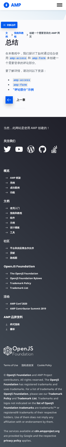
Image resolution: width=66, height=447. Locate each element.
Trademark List (19, 288)
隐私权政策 (28, 365)
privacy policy (12, 440)
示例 (12, 222)
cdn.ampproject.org (47, 431)
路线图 (13, 257)
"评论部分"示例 (23, 90)
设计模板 (15, 227)
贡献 (12, 252)
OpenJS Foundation (19, 375)
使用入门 (15, 208)
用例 (12, 182)
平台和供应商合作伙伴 (22, 248)
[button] (59, 5)
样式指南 (15, 324)
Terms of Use (11, 365)
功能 (12, 192)
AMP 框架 (15, 177)
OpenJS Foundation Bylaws (26, 278)
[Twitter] (7, 149)
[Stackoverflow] (54, 149)
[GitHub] (42, 149)
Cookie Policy (44, 365)
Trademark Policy (20, 283)
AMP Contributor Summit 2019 (28, 308)
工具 (12, 232)
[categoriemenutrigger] (9, 25)
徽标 (12, 329)
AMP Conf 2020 (18, 303)
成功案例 (15, 187)
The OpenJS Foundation (24, 273)
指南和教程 (19, 34)
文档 (7, 34)
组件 (12, 217)
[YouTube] (19, 149)
